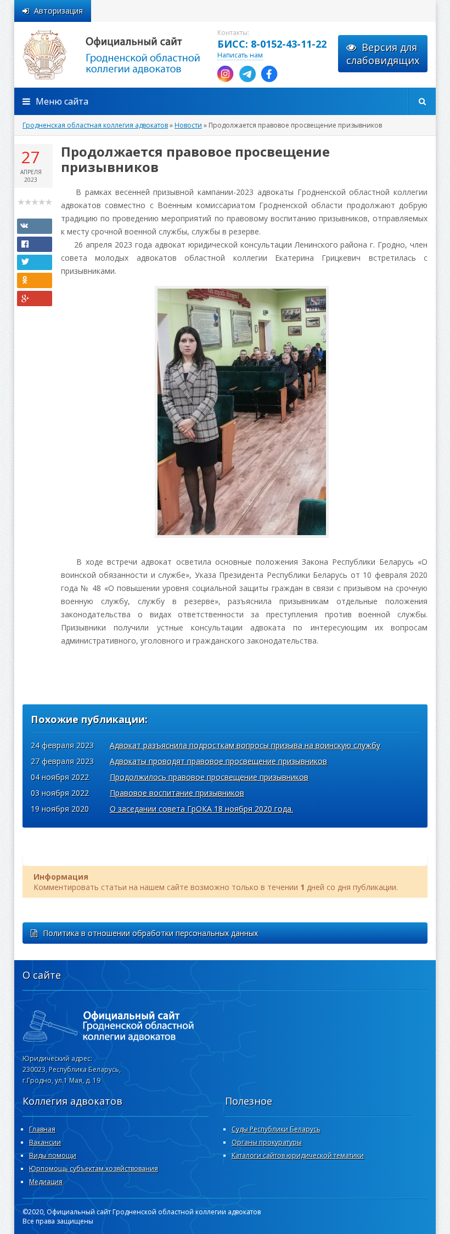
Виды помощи (52, 1155)
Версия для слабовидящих (382, 54)
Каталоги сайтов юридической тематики (298, 1155)
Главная (42, 1129)
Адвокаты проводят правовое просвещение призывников (218, 761)
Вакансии (45, 1142)
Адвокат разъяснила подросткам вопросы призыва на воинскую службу (245, 745)
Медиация (46, 1181)
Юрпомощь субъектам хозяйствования (93, 1168)
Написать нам (240, 55)
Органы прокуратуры (267, 1142)
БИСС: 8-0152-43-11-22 (272, 43)
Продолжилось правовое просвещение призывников (209, 777)
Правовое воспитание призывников (177, 793)
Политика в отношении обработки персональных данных (150, 933)
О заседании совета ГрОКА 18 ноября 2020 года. (201, 808)
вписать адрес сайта (124, 54)
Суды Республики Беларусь (276, 1129)
